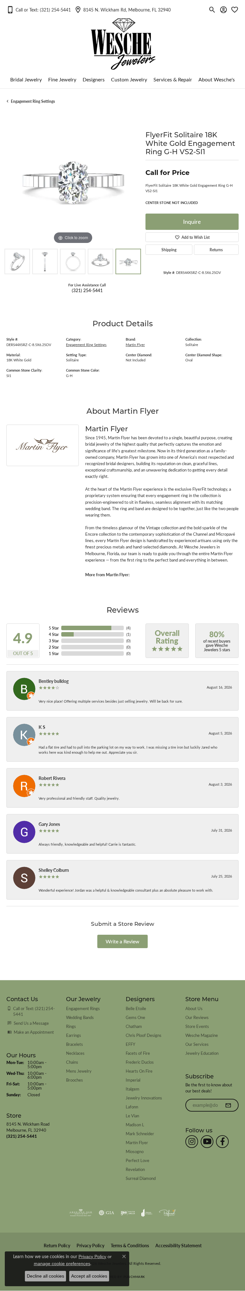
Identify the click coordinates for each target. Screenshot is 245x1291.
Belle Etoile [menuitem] (136, 1008)
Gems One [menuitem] (135, 1017)
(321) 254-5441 (87, 290)
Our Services (197, 1044)
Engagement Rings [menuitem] (83, 1008)
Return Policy (57, 1245)
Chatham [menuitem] (134, 1026)
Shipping (168, 249)
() (128, 627)
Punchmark (134, 1276)
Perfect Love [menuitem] (137, 1160)
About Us (194, 1008)
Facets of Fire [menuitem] (138, 1053)
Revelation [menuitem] (135, 1169)
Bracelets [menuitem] (74, 1044)
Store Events (197, 1026)
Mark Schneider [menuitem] (140, 1133)
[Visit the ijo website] (128, 1213)
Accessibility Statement (178, 1245)
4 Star (54, 634)
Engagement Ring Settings (33, 101)
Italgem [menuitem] (132, 1088)
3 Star (54, 640)
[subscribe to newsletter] (228, 1105)
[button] (38, 9)
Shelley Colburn (54, 870)
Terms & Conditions (130, 1245)
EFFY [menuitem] (130, 1044)
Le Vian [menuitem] (132, 1115)
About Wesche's (216, 79)
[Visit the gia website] (106, 1213)
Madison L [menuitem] (135, 1124)
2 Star (54, 647)
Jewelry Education (202, 1053)
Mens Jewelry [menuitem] (79, 1071)
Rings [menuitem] (71, 1026)
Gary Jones (49, 824)
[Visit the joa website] (146, 1213)
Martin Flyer (135, 344)
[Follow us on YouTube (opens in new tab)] (207, 1141)
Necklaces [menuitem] (75, 1053)
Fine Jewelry (62, 79)
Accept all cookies (89, 1276)
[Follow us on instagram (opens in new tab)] (191, 1141)
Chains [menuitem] (72, 1062)
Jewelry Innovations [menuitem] (144, 1097)
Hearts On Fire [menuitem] (139, 1071)
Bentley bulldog (54, 681)
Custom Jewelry (129, 79)
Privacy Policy (90, 1245)
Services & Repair (172, 79)
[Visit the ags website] (81, 1213)
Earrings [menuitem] (73, 1035)
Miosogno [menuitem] (135, 1151)
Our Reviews (197, 1017)
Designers (94, 79)
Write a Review (122, 941)
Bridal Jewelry (26, 79)
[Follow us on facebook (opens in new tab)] (222, 1141)
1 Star (54, 653)
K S (42, 727)
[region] (72, 178)
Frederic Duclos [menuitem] (140, 1062)
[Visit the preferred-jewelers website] (167, 1213)
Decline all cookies (45, 1276)
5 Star (54, 627)
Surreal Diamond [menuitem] (141, 1178)
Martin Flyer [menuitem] (137, 1142)
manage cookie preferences (62, 1263)
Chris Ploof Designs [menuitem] (143, 1035)
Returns (216, 249)
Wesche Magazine (201, 1035)
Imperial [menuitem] (133, 1080)
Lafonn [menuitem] (132, 1106)
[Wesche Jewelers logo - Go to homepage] (122, 39)
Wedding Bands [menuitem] (80, 1017)
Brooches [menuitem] (74, 1080)
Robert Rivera (52, 778)
